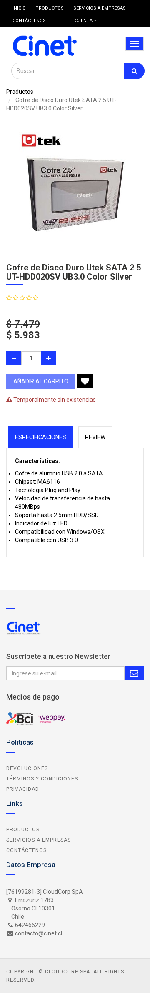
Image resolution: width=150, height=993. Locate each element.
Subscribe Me (134, 673)
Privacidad (22, 789)
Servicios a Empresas (38, 840)
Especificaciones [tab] (40, 437)
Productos (19, 91)
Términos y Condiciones (42, 779)
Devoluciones (27, 768)
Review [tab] (95, 437)
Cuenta (84, 20)
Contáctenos (26, 850)
